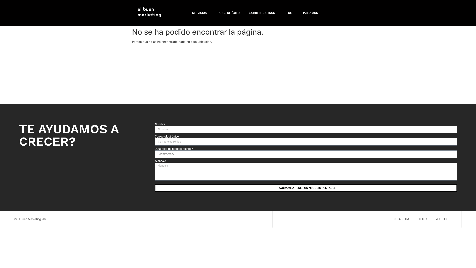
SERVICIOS (199, 13)
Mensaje (160, 161)
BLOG (288, 13)
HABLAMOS (310, 13)
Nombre (160, 124)
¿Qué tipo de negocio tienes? (174, 148)
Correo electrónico (167, 136)
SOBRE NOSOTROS (262, 13)
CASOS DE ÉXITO (228, 13)
